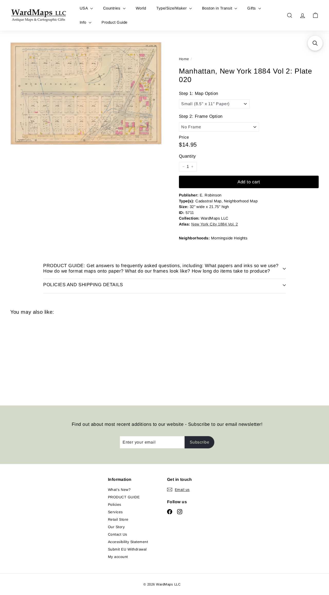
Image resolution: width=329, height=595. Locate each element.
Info (83, 22)
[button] (315, 43)
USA (84, 8)
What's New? (119, 490)
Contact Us (117, 534)
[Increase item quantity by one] (192, 166)
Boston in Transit (217, 8)
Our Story (116, 527)
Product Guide (114, 22)
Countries (112, 8)
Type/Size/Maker (172, 8)
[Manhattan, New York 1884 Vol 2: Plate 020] (33, 356)
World (141, 8)
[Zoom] (86, 93)
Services (115, 512)
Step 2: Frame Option (201, 116)
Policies (114, 504)
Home (184, 59)
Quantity (187, 156)
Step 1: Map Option (198, 93)
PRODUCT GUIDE (124, 497)
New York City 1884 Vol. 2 (214, 224)
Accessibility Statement (128, 542)
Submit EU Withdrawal (127, 549)
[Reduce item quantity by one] (183, 166)
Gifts (252, 8)
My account (118, 557)
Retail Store (118, 519)
